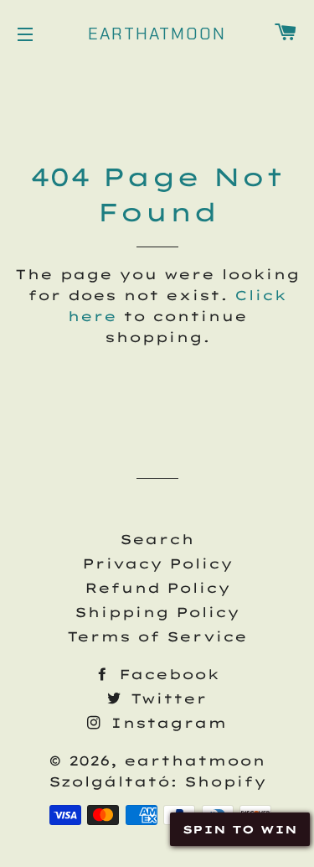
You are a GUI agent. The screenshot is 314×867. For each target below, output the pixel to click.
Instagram (165, 722)
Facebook (165, 674)
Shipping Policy (157, 612)
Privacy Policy (157, 563)
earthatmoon (157, 33)
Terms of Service (157, 636)
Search (157, 539)
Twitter (165, 698)
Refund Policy (157, 587)
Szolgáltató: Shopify (157, 781)
